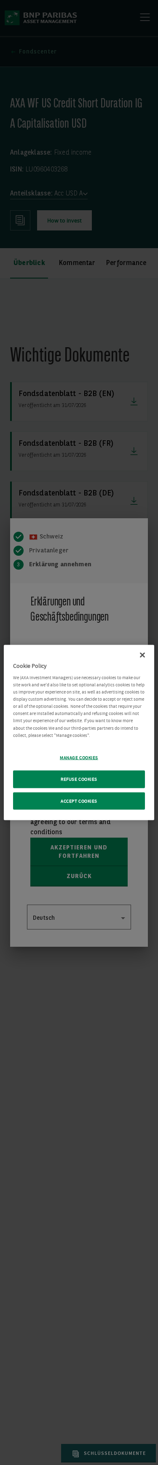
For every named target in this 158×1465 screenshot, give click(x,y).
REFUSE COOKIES (79, 779)
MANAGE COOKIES (79, 757)
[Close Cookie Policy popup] (142, 654)
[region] (79, 732)
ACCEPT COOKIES (79, 801)
